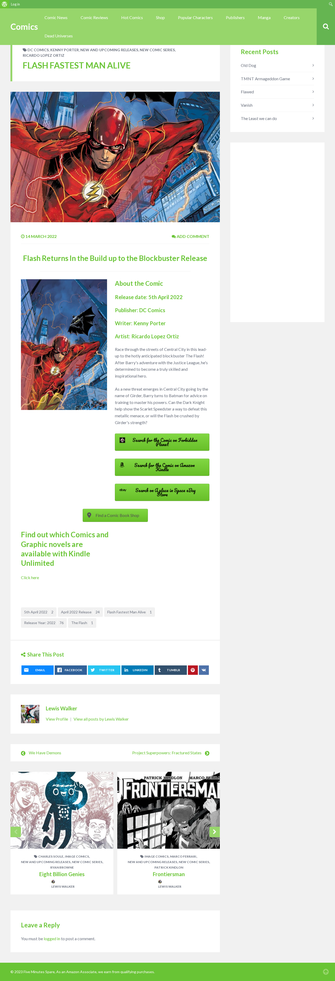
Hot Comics (132, 17)
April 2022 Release (80, 612)
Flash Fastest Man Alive (129, 612)
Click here (30, 577)
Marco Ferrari (183, 856)
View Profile (57, 718)
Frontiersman (169, 874)
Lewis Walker (61, 708)
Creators (292, 17)
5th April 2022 (38, 612)
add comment (192, 236)
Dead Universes (58, 35)
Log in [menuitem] (15, 4)
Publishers (235, 17)
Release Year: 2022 (44, 622)
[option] (61, 833)
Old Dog (248, 65)
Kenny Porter (64, 50)
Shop (160, 17)
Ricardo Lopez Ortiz (43, 55)
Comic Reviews (94, 17)
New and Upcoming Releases (109, 50)
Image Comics (77, 856)
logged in (52, 938)
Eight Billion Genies (62, 874)
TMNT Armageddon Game (265, 78)
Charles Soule (50, 856)
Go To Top (326, 972)
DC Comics (38, 50)
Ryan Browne (62, 867)
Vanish (247, 104)
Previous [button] (15, 832)
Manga (264, 17)
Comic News (56, 17)
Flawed (247, 91)
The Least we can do (259, 118)
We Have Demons (45, 752)
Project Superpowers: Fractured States (167, 752)
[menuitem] (4, 4)
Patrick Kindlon (168, 867)
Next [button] (214, 832)
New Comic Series (157, 50)
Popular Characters (195, 17)
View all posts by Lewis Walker (101, 718)
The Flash (82, 622)
